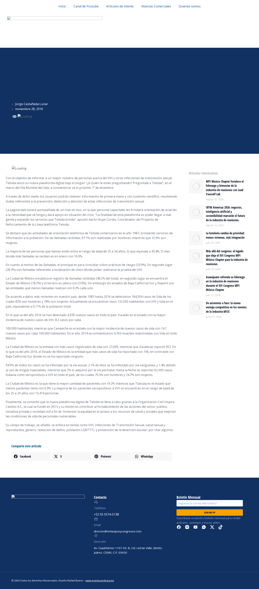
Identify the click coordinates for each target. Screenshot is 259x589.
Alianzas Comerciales (156, 6)
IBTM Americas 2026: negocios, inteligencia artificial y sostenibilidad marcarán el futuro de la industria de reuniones (225, 213)
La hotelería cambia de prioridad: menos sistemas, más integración (225, 235)
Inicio (62, 6)
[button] (31, 456)
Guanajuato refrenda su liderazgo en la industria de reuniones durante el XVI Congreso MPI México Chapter (225, 283)
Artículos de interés (120, 6)
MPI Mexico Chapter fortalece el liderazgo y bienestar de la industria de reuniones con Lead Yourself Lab (225, 187)
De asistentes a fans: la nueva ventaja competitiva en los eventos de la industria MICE (226, 307)
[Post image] (196, 186)
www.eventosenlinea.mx (100, 580)
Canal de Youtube (86, 6)
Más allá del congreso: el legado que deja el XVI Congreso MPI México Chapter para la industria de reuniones (227, 257)
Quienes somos (190, 6)
